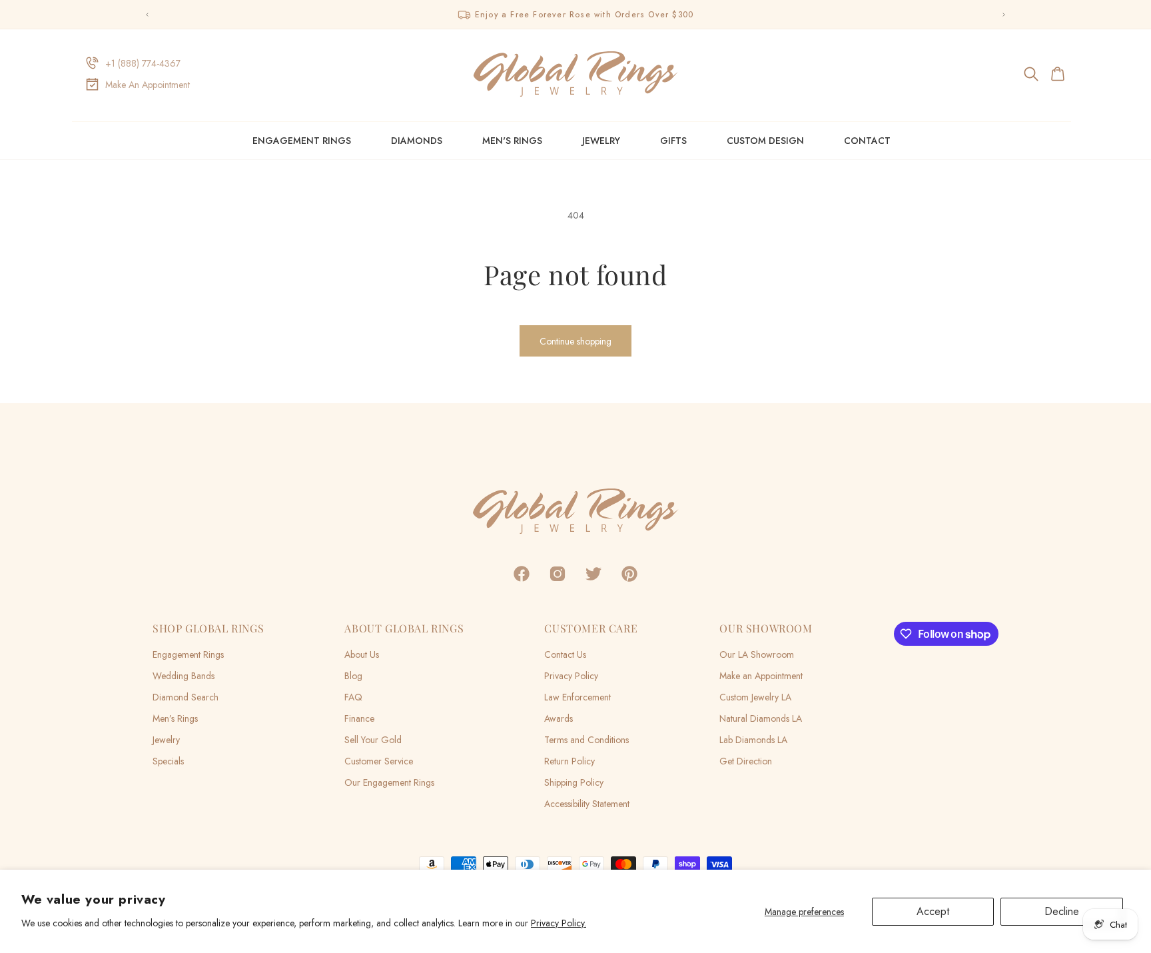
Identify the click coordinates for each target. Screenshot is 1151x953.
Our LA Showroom (756, 654)
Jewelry (601, 140)
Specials (168, 761)
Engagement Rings (301, 140)
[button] (1032, 74)
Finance (359, 718)
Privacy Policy (571, 675)
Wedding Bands (183, 675)
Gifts (673, 140)
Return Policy (569, 761)
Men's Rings (512, 140)
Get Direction (745, 761)
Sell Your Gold (373, 739)
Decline (1061, 911)
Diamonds (416, 140)
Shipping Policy (573, 782)
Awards (558, 718)
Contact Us (565, 654)
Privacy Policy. (558, 923)
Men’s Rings (175, 718)
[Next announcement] (1003, 14)
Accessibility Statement (586, 803)
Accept (933, 911)
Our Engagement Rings (389, 782)
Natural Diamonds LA (760, 718)
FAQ (353, 697)
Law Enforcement (577, 697)
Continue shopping (575, 341)
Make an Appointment (761, 675)
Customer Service (378, 761)
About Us (361, 654)
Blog (353, 675)
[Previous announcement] (147, 14)
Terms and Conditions (586, 739)
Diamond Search (185, 697)
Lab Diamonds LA (753, 739)
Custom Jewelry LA (755, 697)
